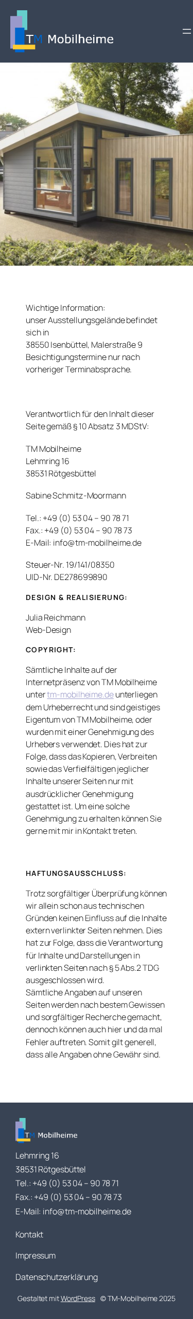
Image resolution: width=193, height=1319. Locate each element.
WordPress (78, 1298)
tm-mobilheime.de (80, 694)
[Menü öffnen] (187, 31)
